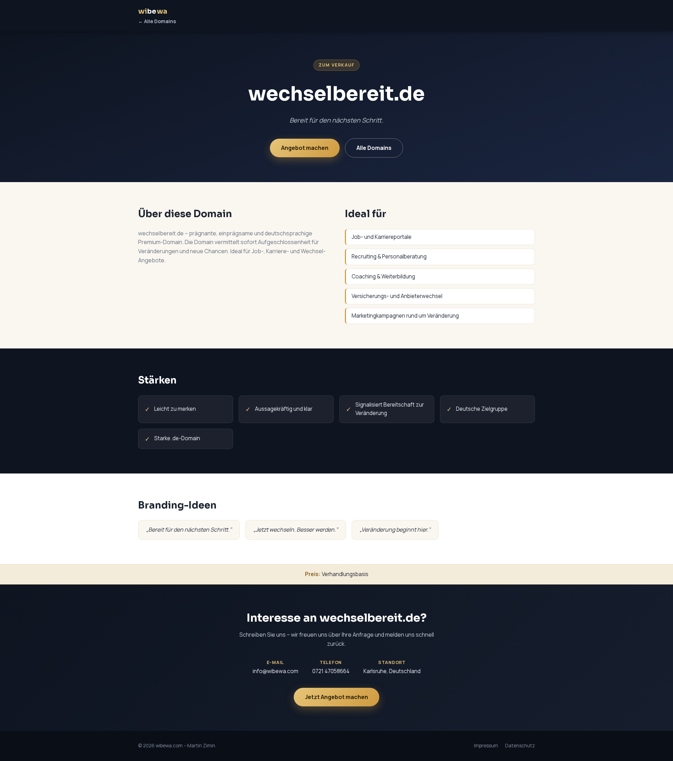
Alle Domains (374, 148)
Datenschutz (520, 745)
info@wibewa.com (275, 671)
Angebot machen (304, 148)
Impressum (486, 745)
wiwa (152, 11)
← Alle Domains (157, 21)
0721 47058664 (330, 671)
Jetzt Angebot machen (336, 697)
